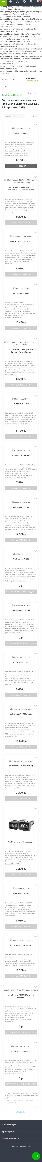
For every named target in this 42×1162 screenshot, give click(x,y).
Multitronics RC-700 (21, 507)
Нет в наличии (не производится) (21, 592)
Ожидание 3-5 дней (21, 222)
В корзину (21, 166)
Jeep (29, 93)
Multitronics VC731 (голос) (21, 945)
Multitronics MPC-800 (21, 133)
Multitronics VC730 (21, 893)
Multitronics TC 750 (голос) (21, 714)
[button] (17, 3)
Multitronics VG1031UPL (21, 1051)
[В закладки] (35, 125)
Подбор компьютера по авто (15, 93)
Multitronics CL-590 (21, 404)
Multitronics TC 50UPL (21, 610)
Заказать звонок (32, 81)
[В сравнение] (35, 128)
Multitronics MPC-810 (21, 455)
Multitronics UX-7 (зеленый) (21, 766)
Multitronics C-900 (21, 293)
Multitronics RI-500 (21, 559)
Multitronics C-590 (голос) (21, 241)
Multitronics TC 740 (21, 662)
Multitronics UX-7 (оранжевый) (21, 842)
